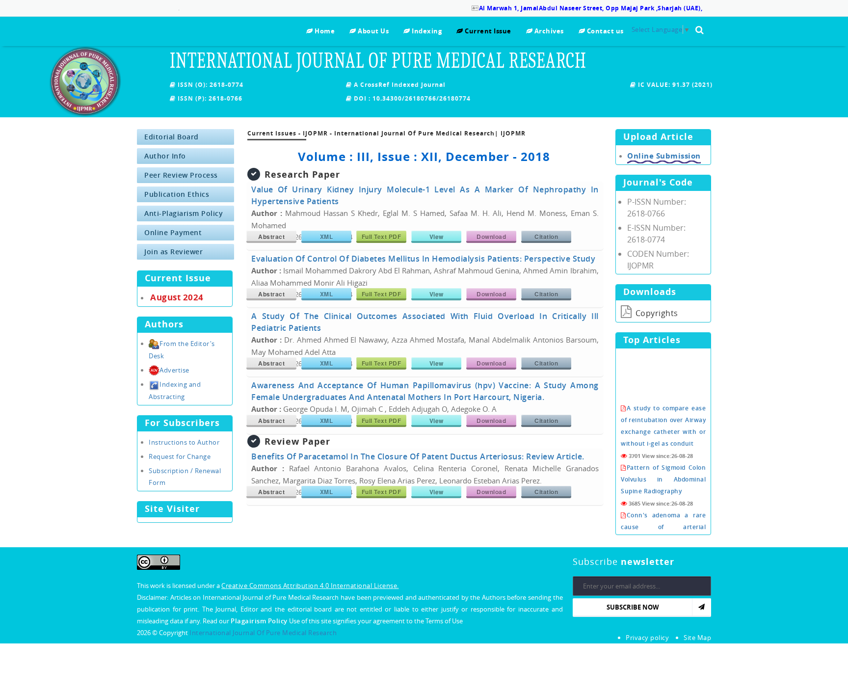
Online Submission (664, 156)
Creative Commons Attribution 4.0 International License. (310, 585)
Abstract (271, 236)
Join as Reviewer (173, 251)
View (436, 236)
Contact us (604, 31)
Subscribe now (633, 607)
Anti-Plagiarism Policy (183, 213)
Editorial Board (171, 136)
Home (324, 31)
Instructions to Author (184, 442)
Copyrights (655, 313)
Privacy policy (647, 637)
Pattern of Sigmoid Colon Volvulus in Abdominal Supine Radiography (663, 470)
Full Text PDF (381, 236)
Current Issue (487, 31)
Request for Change (180, 456)
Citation (546, 236)
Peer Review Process (181, 175)
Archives (548, 31)
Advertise (174, 370)
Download (491, 236)
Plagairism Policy (260, 620)
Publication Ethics (176, 194)
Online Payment (173, 232)
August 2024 (177, 297)
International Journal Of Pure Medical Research (263, 632)
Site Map (697, 637)
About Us (372, 31)
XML (326, 236)
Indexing (426, 31)
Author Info (165, 155)
